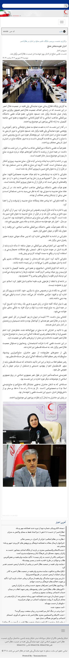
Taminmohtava (40, 656)
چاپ (61, 31)
